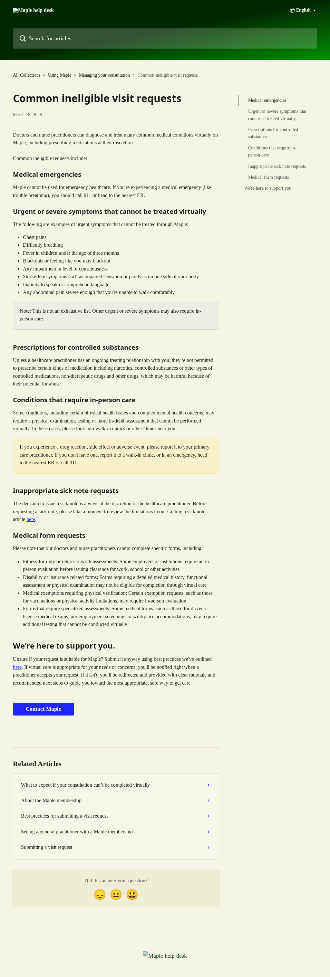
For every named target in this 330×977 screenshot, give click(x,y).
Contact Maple (43, 709)
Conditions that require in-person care (272, 151)
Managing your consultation (104, 75)
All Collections (26, 75)
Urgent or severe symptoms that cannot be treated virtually (277, 115)
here (30, 519)
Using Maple (59, 75)
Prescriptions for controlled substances (273, 133)
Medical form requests (268, 177)
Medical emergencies (267, 100)
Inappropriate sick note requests (277, 166)
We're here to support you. (268, 188)
